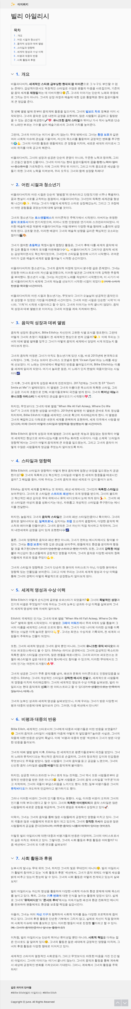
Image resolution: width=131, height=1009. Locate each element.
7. (17, 858)
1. (17, 74)
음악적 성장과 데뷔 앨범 (28, 43)
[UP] (117, 1002)
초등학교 (34, 245)
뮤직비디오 (18, 788)
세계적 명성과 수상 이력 (28, 51)
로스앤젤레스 (43, 217)
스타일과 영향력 (24, 47)
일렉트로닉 (46, 521)
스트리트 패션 (60, 494)
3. (17, 322)
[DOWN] (124, 1002)
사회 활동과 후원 (24, 59)
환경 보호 (104, 134)
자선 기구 (42, 914)
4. (17, 460)
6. (17, 719)
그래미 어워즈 (70, 623)
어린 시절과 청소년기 (27, 39)
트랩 (69, 521)
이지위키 (22, 4)
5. (17, 590)
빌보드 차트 (93, 111)
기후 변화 (53, 895)
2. (17, 184)
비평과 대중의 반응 (26, 55)
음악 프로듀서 (19, 222)
